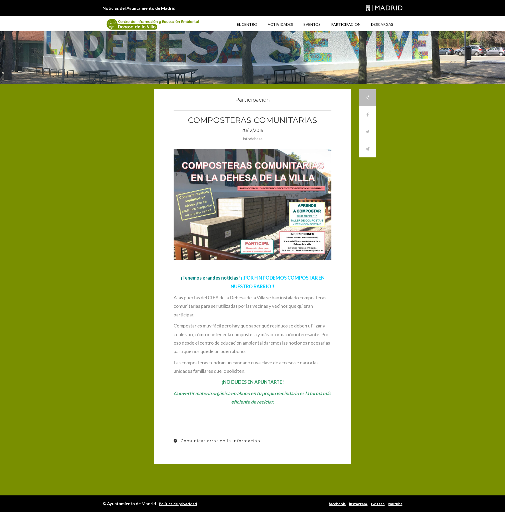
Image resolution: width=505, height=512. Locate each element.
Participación (346, 24)
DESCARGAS (382, 24)
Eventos (312, 24)
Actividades (280, 24)
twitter (377, 503)
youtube (395, 503)
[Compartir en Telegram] (367, 148)
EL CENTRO (247, 24)
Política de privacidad (178, 503)
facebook (337, 503)
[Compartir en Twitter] (367, 131)
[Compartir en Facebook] (367, 114)
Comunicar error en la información (219, 441)
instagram (358, 503)
